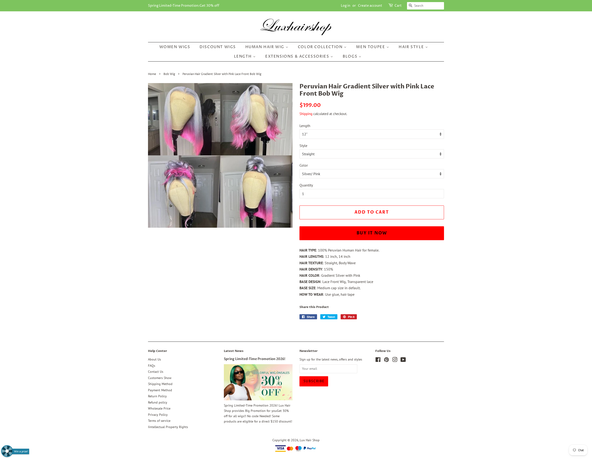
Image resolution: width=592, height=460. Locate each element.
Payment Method (160, 390)
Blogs (351, 56)
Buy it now (372, 233)
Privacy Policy (158, 415)
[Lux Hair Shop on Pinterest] (386, 360)
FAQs (151, 366)
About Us (154, 359)
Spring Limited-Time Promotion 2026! (254, 359)
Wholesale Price (159, 408)
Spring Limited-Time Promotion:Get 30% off (183, 5)
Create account (370, 5)
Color (303, 165)
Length (243, 56)
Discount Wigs (218, 47)
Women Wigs (174, 47)
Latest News (234, 351)
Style (303, 145)
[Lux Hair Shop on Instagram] (394, 360)
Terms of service (159, 421)
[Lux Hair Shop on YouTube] (403, 360)
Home (152, 74)
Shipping (305, 114)
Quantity (306, 185)
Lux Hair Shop (310, 440)
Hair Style (412, 47)
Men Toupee (371, 47)
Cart (398, 5)
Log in (345, 5)
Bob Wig (169, 74)
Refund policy (157, 402)
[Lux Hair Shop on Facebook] (378, 360)
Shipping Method (160, 384)
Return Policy (157, 396)
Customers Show (159, 378)
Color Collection (321, 47)
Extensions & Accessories (297, 56)
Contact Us (155, 372)
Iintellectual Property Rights (168, 427)
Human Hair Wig (265, 47)
